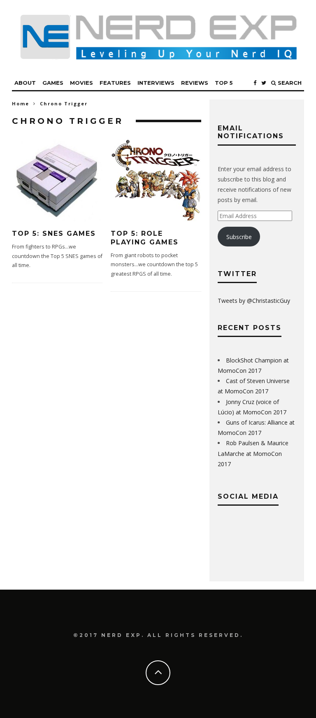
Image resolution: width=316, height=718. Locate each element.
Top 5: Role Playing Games (145, 238)
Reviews (194, 82)
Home (20, 103)
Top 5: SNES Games (54, 233)
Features (115, 82)
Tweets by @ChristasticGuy (254, 300)
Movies (81, 82)
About (25, 82)
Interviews (155, 82)
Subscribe (239, 237)
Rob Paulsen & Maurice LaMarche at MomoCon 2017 (253, 453)
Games (52, 82)
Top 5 (224, 82)
